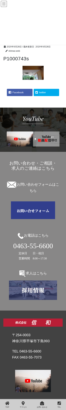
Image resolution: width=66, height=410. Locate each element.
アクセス (23, 407)
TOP (7, 407)
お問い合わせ (42, 407)
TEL (59, 407)
